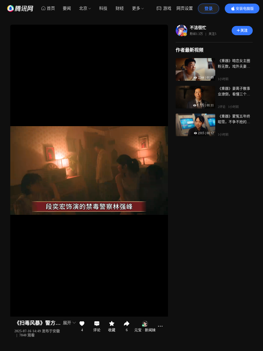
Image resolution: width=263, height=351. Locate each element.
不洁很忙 (198, 27)
